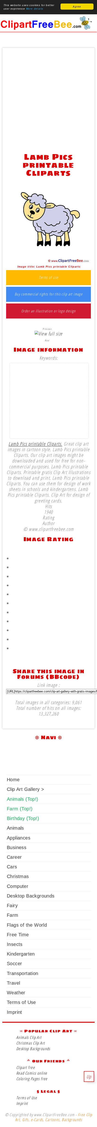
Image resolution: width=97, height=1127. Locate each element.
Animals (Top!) (22, 799)
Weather (16, 992)
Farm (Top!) (19, 808)
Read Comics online (31, 1073)
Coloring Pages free (32, 1078)
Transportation (22, 973)
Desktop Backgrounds (31, 895)
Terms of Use (21, 1002)
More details (34, 8)
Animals (15, 828)
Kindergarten (21, 953)
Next (47, 340)
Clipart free (25, 1067)
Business (16, 847)
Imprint (14, 1012)
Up (89, 1076)
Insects (15, 944)
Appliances (18, 837)
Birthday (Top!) (23, 818)
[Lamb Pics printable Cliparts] (48, 261)
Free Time (18, 934)
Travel (13, 983)
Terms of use (48, 278)
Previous (47, 328)
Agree (77, 6)
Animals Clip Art (29, 1037)
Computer (17, 886)
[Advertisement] (48, 99)
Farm (12, 915)
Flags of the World (27, 925)
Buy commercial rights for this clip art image (49, 294)
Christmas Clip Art (30, 1043)
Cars (12, 866)
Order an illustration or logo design (48, 311)
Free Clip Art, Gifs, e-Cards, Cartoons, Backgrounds (53, 1117)
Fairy (12, 905)
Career (14, 857)
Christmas (18, 876)
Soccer (14, 963)
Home (13, 779)
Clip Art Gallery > (25, 789)
